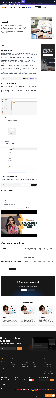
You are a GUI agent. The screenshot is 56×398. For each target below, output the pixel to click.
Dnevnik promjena (13, 366)
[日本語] (37, 389)
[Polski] (45, 389)
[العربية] (15, 389)
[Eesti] (28, 389)
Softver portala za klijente (48, 371)
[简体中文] (36, 390)
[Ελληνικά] (23, 389)
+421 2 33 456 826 (6, 379)
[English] (25, 389)
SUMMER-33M (5, 4)
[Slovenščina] (53, 389)
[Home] (1, 11)
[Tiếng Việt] (35, 390)
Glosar (34, 362)
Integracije (2, 366)
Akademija (34, 364)
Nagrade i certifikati (25, 362)
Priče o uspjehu (24, 364)
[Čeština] (18, 389)
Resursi (19, 7)
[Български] (17, 389)
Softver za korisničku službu (48, 362)
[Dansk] (20, 389)
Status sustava (13, 364)
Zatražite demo (26, 78)
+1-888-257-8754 (5, 381)
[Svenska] (32, 390)
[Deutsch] (21, 389)
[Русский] (50, 389)
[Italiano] (36, 389)
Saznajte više (6, 45)
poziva (21, 68)
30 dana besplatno (33, 78)
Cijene (2, 363)
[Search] (33, 7)
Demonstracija (44, 7)
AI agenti (10, 7)
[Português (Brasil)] (47, 389)
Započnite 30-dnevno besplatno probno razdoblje (7, 348)
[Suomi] (29, 389)
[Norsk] (43, 389)
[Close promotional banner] (54, 1)
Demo (2, 361)
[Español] (26, 389)
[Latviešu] (40, 389)
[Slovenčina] (51, 389)
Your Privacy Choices (36, 396)
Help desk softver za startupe (48, 373)
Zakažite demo (18, 348)
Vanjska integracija (12, 34)
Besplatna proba (37, 7)
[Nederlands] (42, 389)
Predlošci (34, 366)
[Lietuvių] (39, 389)
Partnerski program (25, 366)
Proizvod (15, 7)
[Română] (48, 389)
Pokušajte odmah (24, 289)
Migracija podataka (13, 362)
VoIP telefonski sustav (47, 364)
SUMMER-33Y (13, 4)
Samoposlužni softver (47, 366)
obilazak (2, 368)
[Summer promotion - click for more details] (28, 2)
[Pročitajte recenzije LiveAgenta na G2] (31, 380)
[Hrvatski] (32, 389)
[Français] (31, 389)
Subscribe (52, 379)
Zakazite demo (31, 289)
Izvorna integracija (5, 34)
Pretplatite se (34, 184)
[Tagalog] (33, 390)
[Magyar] (34, 389)
